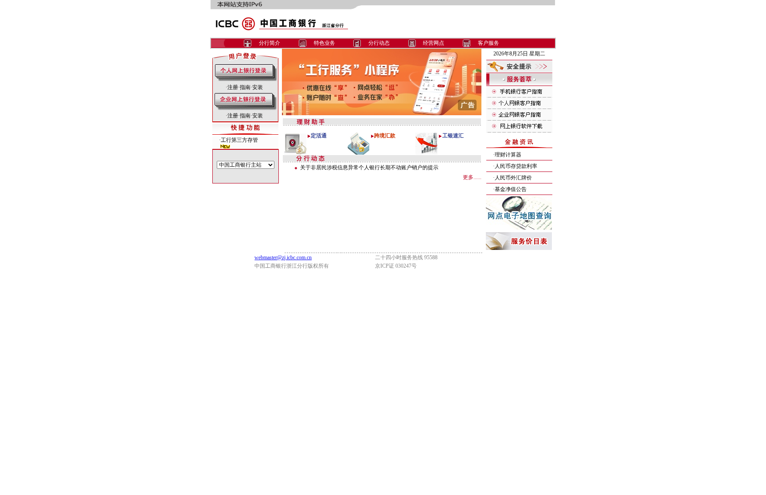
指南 (245, 87)
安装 (257, 87)
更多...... (472, 177)
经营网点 (433, 43)
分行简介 (269, 43)
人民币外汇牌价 (513, 178)
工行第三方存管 (239, 140)
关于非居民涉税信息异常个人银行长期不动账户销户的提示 (369, 167)
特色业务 (324, 43)
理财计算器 (508, 155)
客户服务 (488, 43)
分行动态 (379, 43)
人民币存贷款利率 (516, 166)
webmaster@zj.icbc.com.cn (283, 257)
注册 (232, 87)
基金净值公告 (511, 189)
